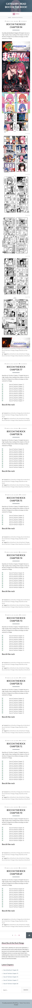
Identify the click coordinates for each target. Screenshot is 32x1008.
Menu (17, 14)
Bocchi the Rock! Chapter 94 (10, 970)
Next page (29, 935)
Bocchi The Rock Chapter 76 (10, 977)
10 (19, 935)
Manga (17, 350)
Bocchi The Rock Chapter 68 (10, 983)
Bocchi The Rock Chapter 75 (10, 973)
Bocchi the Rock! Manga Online (10, 355)
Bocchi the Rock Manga (14, 348)
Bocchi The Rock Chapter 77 (10, 980)
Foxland (16, 1004)
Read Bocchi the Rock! (24, 355)
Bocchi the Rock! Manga (8, 350)
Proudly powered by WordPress (10, 1003)
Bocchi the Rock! (25, 348)
